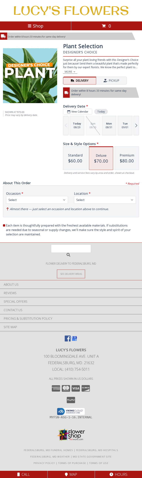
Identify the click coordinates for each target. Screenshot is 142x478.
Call (25, 474)
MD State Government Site (92, 456)
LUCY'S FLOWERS (71, 10)
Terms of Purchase (72, 463)
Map (72, 474)
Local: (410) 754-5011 (71, 369)
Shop (38, 26)
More (68, 71)
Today (101, 111)
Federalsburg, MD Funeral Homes (48, 450)
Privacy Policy (44, 463)
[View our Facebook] (68, 340)
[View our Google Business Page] (74, 340)
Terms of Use (98, 463)
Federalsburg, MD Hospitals (97, 450)
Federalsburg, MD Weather (50, 456)
